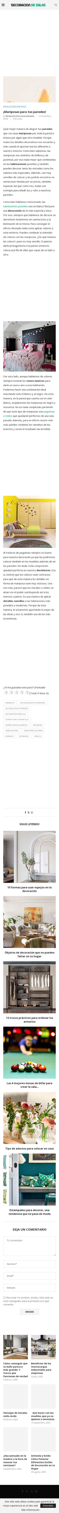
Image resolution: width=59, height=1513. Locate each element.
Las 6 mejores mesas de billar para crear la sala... (29, 1085)
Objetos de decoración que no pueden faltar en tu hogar (29, 954)
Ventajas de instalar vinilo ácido (15, 1414)
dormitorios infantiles (17, 719)
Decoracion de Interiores (32, 702)
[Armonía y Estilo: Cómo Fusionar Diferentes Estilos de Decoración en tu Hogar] (43, 1439)
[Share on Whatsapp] (32, 812)
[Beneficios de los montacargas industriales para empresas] (43, 1347)
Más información (30, 1510)
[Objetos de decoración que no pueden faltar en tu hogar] (29, 922)
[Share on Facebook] (25, 812)
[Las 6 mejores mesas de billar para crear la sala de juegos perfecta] (29, 1053)
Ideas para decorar (33, 730)
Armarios (10, 702)
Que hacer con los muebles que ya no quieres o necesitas (42, 1416)
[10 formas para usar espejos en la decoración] (29, 857)
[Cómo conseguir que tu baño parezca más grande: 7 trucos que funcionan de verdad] (15, 1347)
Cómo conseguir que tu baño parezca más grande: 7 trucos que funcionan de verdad (15, 1370)
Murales (9, 736)
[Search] (55, 5)
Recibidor (24, 736)
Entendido (48, 1505)
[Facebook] (22, 1491)
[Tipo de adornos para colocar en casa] (29, 1118)
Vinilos (37, 736)
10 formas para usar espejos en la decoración (29, 889)
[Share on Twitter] (28, 812)
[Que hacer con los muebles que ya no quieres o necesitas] (43, 1396)
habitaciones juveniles (15, 206)
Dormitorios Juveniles (16, 725)
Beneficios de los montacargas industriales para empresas (41, 1368)
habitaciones (11, 730)
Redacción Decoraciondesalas (20, 116)
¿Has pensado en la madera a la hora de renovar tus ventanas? (15, 1460)
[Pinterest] (36, 1491)
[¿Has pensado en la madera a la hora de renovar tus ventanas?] (15, 1439)
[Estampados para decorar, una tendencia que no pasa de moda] (29, 1180)
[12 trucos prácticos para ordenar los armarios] (29, 987)
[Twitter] (27, 1491)
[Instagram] (31, 1491)
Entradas (37, 725)
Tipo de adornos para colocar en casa (29, 1148)
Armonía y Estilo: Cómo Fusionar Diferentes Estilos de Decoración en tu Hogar (43, 1462)
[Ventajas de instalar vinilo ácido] (15, 1396)
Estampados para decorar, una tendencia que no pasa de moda (29, 1211)
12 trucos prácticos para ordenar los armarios (29, 1019)
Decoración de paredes (16, 708)
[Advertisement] (29, 40)
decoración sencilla (15, 714)
